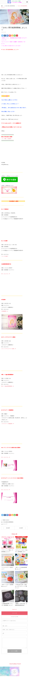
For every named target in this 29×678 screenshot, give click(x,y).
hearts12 (7, 520)
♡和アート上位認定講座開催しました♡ (21, 568)
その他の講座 (7, 5)
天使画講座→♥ (4, 311)
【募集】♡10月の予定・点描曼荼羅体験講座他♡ (21, 604)
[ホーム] (1, 5)
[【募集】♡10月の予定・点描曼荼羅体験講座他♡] (21, 596)
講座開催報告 (12, 5)
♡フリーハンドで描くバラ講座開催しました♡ (7, 550)
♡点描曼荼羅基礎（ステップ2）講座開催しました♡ (7, 604)
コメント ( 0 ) (14, 613)
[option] (5, 671)
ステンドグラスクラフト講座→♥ (8, 348)
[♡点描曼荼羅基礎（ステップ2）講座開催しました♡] (7, 596)
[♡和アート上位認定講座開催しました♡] (21, 560)
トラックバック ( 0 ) (14, 616)
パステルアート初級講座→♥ (7, 423)
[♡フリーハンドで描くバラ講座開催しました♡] (7, 542)
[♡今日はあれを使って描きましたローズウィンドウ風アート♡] (21, 577)
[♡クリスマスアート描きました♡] (7, 560)
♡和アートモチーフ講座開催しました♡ (7, 585)
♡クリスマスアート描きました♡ (7, 568)
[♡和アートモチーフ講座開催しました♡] (7, 577)
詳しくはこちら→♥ (5, 273)
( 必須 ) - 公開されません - (9, 629)
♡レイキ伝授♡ (4, 256)
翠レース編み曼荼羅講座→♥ (7, 386)
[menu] (27, 2)
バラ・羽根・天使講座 (6, 138)
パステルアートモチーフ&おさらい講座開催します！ (21, 550)
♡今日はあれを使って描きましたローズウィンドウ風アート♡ (21, 586)
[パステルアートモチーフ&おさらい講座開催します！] (21, 542)
